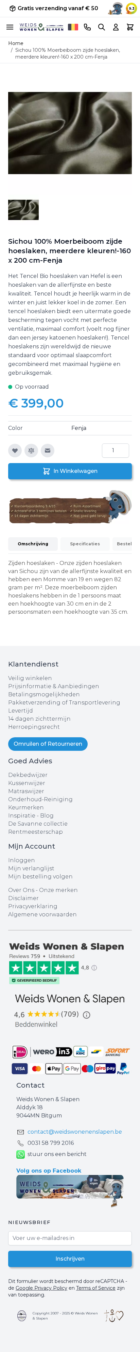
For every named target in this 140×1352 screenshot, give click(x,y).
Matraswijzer (26, 791)
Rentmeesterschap (35, 832)
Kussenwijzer (26, 783)
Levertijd (20, 710)
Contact (30, 1085)
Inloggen (21, 860)
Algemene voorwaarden (42, 914)
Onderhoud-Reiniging (40, 799)
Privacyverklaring (32, 906)
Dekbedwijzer (28, 775)
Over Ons (21, 890)
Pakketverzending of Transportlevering (64, 702)
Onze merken (58, 890)
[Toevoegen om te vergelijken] (31, 450)
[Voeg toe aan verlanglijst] (15, 450)
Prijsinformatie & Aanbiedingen (53, 686)
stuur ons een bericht (57, 1154)
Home (15, 43)
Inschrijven (70, 1259)
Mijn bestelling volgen (40, 876)
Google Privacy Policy (41, 1288)
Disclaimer (23, 898)
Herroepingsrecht (34, 727)
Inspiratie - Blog (31, 815)
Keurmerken (26, 807)
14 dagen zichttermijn (39, 719)
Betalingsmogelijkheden (44, 694)
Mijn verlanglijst (31, 868)
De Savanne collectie (38, 824)
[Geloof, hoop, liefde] (114, 1316)
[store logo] (41, 27)
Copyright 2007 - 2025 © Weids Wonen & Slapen (65, 1316)
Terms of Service (96, 1288)
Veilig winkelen (30, 678)
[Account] (116, 27)
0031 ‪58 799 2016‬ (51, 1143)
